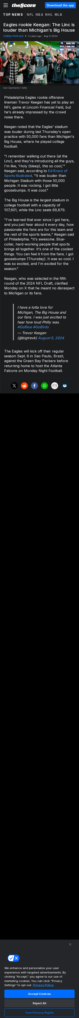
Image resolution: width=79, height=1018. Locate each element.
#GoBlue (24, 327)
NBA (40, 14)
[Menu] (5, 5)
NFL (30, 14)
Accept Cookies (39, 994)
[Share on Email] (54, 385)
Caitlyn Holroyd (13, 36)
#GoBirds (41, 327)
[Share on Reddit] (24, 385)
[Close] (70, 944)
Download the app (60, 5)
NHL (49, 14)
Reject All (39, 1003)
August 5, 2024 (51, 338)
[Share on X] (14, 385)
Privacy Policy (43, 985)
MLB (59, 14)
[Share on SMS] (64, 385)
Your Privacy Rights (39, 1012)
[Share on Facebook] (34, 385)
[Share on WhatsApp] (44, 385)
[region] (39, 978)
